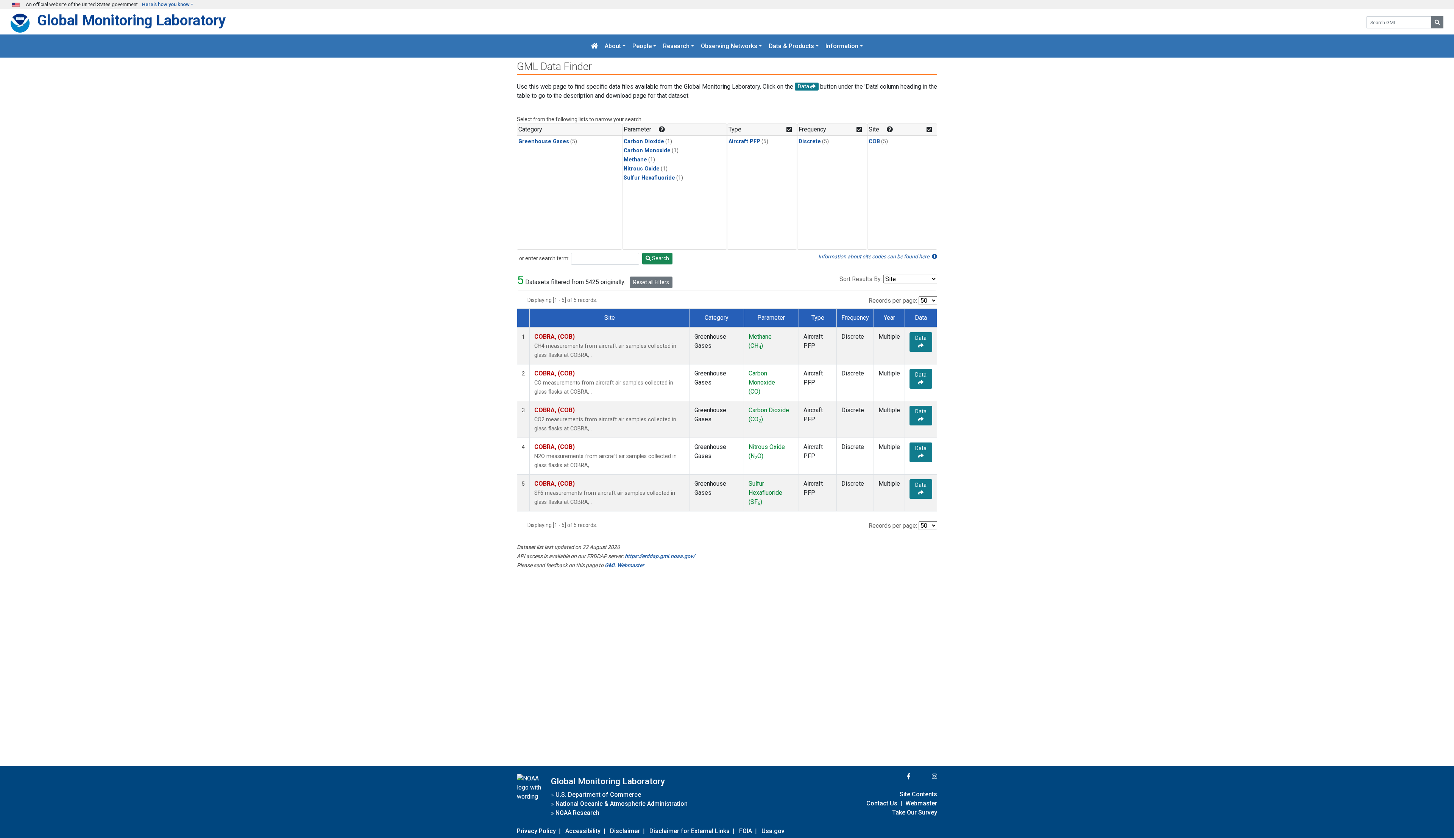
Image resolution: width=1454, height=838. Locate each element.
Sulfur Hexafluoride (649, 178)
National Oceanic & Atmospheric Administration (621, 803)
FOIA (745, 831)
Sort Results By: (860, 279)
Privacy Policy (536, 831)
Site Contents (918, 794)
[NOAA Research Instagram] (924, 776)
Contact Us (881, 803)
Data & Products (791, 46)
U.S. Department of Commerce (598, 794)
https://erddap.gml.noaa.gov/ (660, 556)
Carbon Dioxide (644, 141)
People (642, 46)
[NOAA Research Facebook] (898, 776)
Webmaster (921, 803)
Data (921, 338)
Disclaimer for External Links (689, 831)
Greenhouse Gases (543, 141)
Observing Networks (729, 46)
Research (676, 46)
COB (874, 141)
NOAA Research (577, 812)
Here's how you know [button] (166, 4)
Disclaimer (625, 831)
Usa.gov (773, 831)
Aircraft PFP (744, 141)
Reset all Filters (651, 282)
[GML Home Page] (594, 46)
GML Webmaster (624, 565)
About (613, 46)
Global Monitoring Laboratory (131, 20)
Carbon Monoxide (647, 150)
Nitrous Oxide (642, 169)
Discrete (810, 141)
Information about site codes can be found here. (875, 256)
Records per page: (893, 300)
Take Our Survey (914, 812)
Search (660, 258)
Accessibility (583, 831)
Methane (635, 159)
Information (841, 46)
